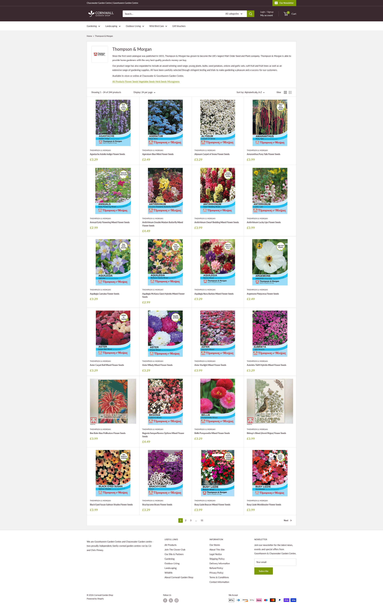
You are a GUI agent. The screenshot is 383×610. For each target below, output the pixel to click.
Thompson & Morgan (104, 36)
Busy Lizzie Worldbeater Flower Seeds (264, 504)
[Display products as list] (290, 92)
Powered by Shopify (95, 598)
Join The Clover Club (175, 549)
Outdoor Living (133, 26)
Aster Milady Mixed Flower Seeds (157, 365)
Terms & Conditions (219, 577)
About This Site (217, 549)
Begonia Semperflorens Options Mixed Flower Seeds (163, 435)
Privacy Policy (216, 572)
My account (266, 15)
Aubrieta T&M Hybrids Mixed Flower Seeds (266, 365)
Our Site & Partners (174, 554)
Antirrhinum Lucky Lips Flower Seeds (264, 222)
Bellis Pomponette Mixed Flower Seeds (212, 433)
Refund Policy (216, 568)
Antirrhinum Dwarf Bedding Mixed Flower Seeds (216, 222)
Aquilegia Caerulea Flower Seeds (104, 293)
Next (286, 520)
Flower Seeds (131, 81)
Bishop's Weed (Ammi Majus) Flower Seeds (266, 433)
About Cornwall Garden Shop (179, 577)
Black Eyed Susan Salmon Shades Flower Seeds (111, 504)
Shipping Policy (217, 558)
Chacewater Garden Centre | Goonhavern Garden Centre (112, 3)
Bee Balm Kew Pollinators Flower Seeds (108, 433)
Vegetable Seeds (147, 81)
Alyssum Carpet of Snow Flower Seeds (212, 154)
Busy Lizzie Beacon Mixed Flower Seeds (212, 504)
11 (202, 520)
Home (89, 36)
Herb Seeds (161, 81)
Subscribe (263, 571)
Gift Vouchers (179, 26)
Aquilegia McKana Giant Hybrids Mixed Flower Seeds (163, 295)
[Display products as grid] (285, 92)
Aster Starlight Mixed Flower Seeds (210, 365)
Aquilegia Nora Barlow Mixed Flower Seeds (214, 293)
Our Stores (214, 545)
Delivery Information (219, 563)
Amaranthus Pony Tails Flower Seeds (263, 154)
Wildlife (168, 572)
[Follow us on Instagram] (176, 600)
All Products (118, 81)
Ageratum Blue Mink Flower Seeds (158, 154)
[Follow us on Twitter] (171, 600)
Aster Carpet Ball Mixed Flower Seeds (107, 365)
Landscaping (111, 26)
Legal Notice (215, 554)
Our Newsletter (286, 3)
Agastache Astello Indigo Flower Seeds (107, 154)
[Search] (250, 13)
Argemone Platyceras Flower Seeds (263, 293)
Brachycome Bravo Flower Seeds (157, 504)
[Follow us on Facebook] (165, 600)
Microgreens (173, 81)
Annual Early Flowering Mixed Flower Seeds (110, 222)
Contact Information (219, 582)
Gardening (92, 26)
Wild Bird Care (156, 26)
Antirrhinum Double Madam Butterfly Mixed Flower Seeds (162, 224)
